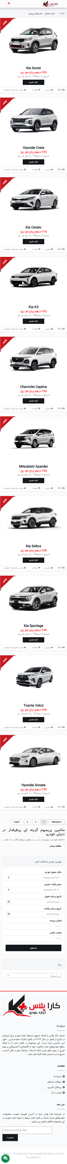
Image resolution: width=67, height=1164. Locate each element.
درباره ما (58, 1076)
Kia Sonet (33, 68)
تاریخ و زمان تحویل (53, 896)
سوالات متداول (54, 1082)
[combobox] (33, 975)
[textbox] (33, 976)
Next (17, 822)
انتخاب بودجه (55, 920)
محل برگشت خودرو (53, 884)
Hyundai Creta (33, 147)
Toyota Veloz (34, 705)
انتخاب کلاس (55, 932)
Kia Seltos (33, 546)
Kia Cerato (33, 227)
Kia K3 (33, 307)
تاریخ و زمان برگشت (52, 908)
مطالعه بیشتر (55, 846)
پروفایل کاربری (55, 1087)
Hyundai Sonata (33, 785)
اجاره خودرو (33, 82)
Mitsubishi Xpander (33, 466)
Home (62, 13)
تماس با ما (57, 1093)
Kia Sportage (33, 626)
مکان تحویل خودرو (53, 872)
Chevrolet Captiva (33, 387)
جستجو (33, 948)
